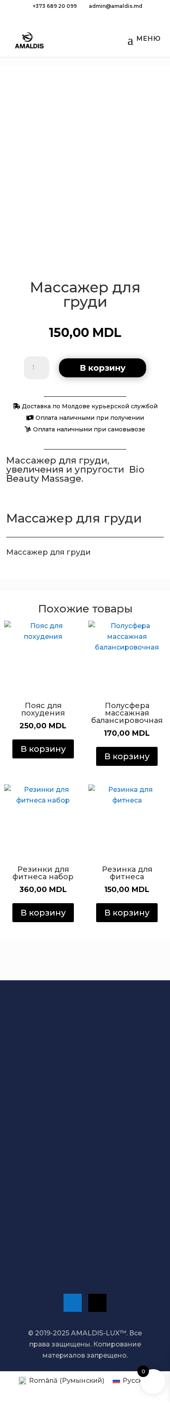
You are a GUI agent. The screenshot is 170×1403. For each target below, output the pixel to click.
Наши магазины (55, 1193)
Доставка (53, 1117)
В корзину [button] (43, 749)
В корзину (102, 368)
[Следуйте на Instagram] (97, 1303)
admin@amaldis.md (60, 1244)
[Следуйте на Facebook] (73, 1303)
